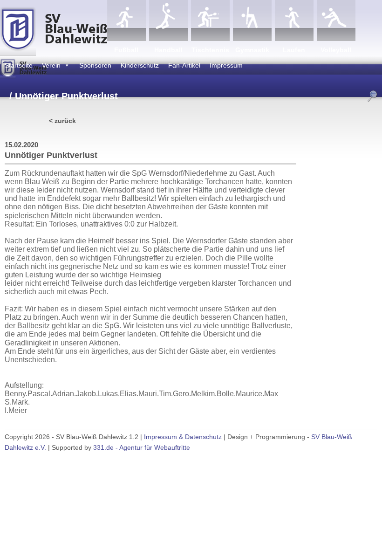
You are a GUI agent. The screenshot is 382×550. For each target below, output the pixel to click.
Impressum (226, 65)
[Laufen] (294, 20)
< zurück (62, 120)
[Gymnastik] (252, 20)
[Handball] (168, 20)
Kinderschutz (140, 65)
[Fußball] (126, 20)
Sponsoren (95, 65)
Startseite (19, 65)
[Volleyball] (336, 20)
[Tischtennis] (210, 20)
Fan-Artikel (184, 65)
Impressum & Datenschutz (183, 436)
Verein (51, 65)
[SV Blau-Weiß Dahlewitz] (53, 28)
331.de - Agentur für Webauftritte (141, 447)
